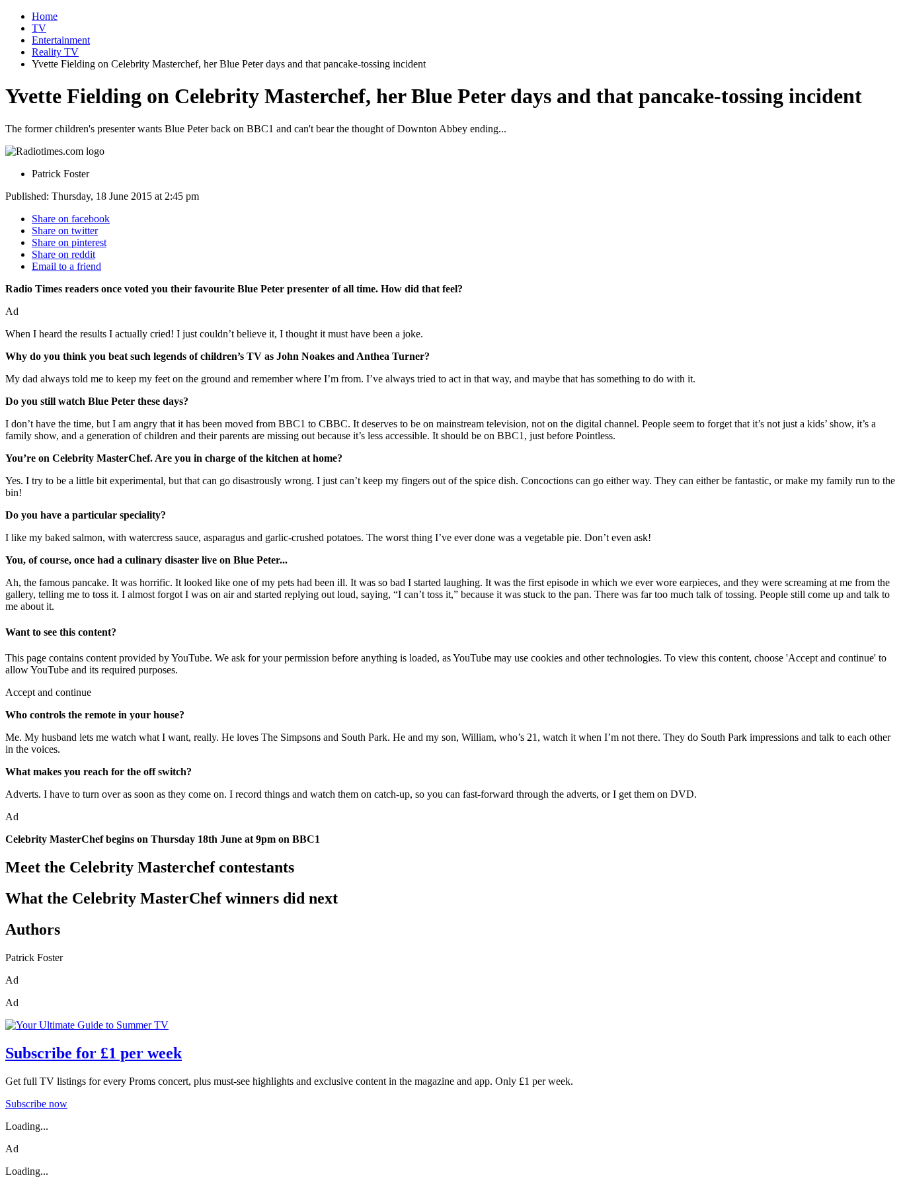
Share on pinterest (69, 242)
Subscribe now (36, 1103)
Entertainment (61, 40)
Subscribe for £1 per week (93, 1053)
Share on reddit (63, 254)
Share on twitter (65, 230)
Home (45, 16)
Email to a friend (66, 266)
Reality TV (55, 52)
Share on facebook (71, 218)
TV (39, 28)
